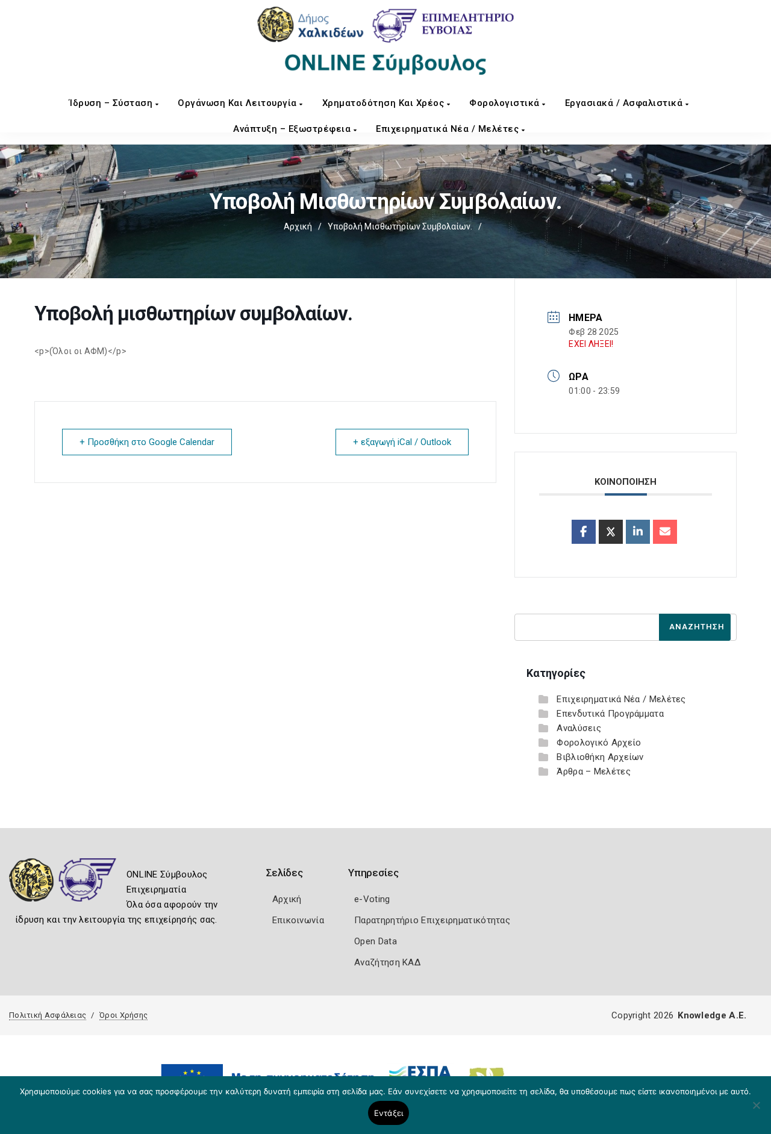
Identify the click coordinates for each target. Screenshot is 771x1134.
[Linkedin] (638, 532)
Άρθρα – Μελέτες (594, 771)
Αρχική (298, 226)
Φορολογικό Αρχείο (599, 742)
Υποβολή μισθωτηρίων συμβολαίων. (400, 226)
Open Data (375, 941)
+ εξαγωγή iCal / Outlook (402, 442)
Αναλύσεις (579, 728)
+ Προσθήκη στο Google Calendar (147, 442)
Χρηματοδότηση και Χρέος (384, 103)
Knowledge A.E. (712, 1015)
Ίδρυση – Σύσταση (112, 103)
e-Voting (372, 899)
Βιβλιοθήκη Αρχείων (600, 757)
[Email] (665, 532)
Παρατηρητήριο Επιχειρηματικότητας (432, 920)
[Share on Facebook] (584, 532)
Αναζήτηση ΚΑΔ (387, 962)
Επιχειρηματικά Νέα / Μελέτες (449, 128)
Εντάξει (389, 1113)
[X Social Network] (611, 532)
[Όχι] (756, 1111)
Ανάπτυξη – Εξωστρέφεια (293, 128)
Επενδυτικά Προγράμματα (610, 713)
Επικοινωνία (298, 920)
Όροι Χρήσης (123, 1015)
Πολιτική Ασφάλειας (47, 1015)
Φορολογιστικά (505, 103)
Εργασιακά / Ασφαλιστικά (625, 103)
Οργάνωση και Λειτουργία (238, 103)
